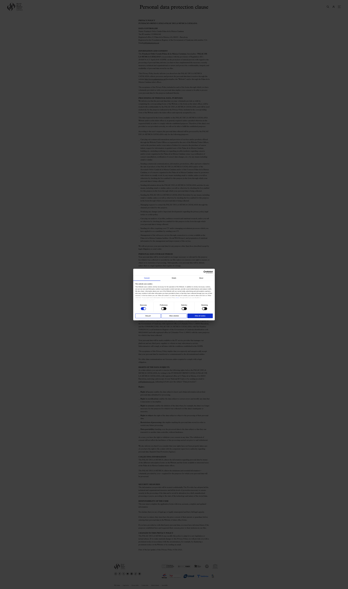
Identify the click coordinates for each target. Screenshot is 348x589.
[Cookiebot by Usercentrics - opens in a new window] (205, 272)
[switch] (163, 308)
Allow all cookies (200, 316)
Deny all (148, 316)
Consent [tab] (147, 278)
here (177, 297)
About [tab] (201, 278)
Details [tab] (174, 278)
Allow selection (174, 316)
